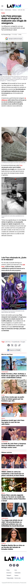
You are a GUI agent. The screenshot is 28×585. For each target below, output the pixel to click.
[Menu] (2, 6)
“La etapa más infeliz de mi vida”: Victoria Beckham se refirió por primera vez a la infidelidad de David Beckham (12, 523)
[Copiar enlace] (19, 345)
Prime (10, 570)
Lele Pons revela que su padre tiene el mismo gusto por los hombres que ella (12, 399)
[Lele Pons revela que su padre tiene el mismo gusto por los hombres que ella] (14, 387)
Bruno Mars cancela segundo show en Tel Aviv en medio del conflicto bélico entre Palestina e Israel (13, 498)
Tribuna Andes (10, 578)
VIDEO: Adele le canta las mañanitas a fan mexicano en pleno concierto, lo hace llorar (12, 473)
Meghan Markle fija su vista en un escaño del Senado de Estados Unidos (12, 547)
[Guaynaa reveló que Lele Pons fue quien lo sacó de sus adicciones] (14, 410)
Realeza (14, 10)
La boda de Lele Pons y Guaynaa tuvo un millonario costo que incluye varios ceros (13, 445)
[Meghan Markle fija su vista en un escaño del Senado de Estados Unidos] (14, 535)
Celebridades (8, 10)
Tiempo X (10, 575)
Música (3, 418)
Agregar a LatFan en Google (13, 39)
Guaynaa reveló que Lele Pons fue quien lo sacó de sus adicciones (12, 422)
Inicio (2, 10)
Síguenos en (15, 350)
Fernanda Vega (6, 34)
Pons (20, 165)
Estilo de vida (21, 10)
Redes (3, 13)
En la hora (10, 572)
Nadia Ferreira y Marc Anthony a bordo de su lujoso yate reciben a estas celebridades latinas (13, 375)
